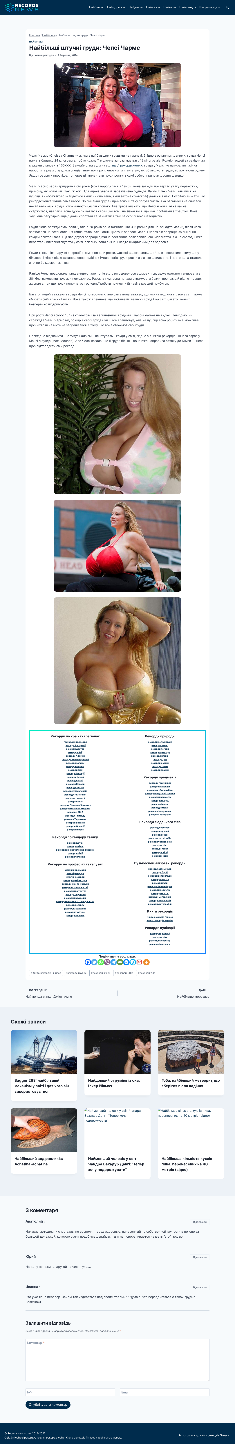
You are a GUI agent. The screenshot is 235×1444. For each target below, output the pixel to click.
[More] (146, 962)
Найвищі (169, 7)
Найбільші (96, 7)
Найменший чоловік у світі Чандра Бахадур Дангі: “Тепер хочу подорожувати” (116, 1164)
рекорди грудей (76, 972)
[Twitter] (94, 962)
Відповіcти (200, 1221)
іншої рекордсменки (126, 165)
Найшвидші (187, 7)
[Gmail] (139, 962)
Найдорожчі (116, 7)
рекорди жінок (100, 972)
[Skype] (133, 962)
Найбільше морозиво (193, 993)
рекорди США (124, 972)
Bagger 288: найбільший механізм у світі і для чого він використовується (42, 1086)
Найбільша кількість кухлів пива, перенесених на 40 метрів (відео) (187, 1164)
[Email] (120, 962)
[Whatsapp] (100, 962)
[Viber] (107, 962)
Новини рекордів (43, 55)
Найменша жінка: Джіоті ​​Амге (49, 993)
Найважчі (153, 7)
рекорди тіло (146, 972)
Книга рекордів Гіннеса (46, 972)
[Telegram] (113, 962)
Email (125, 1392)
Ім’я (29, 1392)
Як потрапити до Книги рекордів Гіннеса (204, 1435)
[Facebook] (88, 962)
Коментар (36, 1343)
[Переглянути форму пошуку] (227, 7)
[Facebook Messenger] (126, 962)
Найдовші (136, 7)
